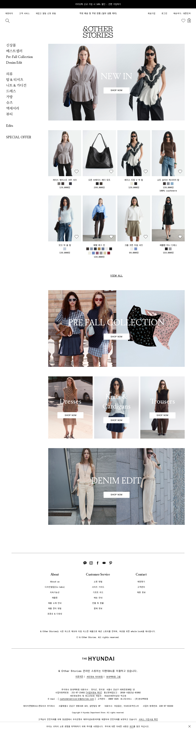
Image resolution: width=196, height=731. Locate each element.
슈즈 (9, 103)
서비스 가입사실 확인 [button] (148, 719)
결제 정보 (98, 608)
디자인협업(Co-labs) (55, 587)
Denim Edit (14, 62)
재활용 (55, 598)
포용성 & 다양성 (54, 614)
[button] (64, 153)
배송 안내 (98, 598)
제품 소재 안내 (54, 603)
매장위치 (9, 13)
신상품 (11, 45)
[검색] (7, 21)
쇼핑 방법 (98, 582)
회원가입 (151, 13)
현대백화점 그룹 (113, 677)
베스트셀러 (14, 51)
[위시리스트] (183, 20)
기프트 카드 (98, 592)
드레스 (11, 91)
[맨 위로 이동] (189, 716)
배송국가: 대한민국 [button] (182, 13)
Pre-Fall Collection (19, 57)
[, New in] (116, 82)
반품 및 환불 (98, 603)
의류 (9, 74)
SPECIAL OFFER (18, 137)
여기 (131, 726)
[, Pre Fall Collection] (116, 328)
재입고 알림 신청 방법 (46, 13)
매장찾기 (141, 582)
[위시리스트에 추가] (76, 171)
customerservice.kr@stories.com (77, 699)
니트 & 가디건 (16, 85)
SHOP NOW (116, 90)
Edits (9, 126)
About (55, 574)
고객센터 (141, 587)
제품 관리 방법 (54, 608)
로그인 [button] (164, 13)
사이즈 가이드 (98, 587)
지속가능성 (55, 592)
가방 (9, 97)
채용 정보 (141, 592)
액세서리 (12, 108)
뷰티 (9, 114)
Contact (141, 574)
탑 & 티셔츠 (14, 80)
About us (55, 582)
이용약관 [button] (79, 677)
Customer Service (98, 574)
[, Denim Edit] (116, 486)
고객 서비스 (24, 13)
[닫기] (189, 4)
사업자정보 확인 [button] (94, 693)
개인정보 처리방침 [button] (95, 677)
